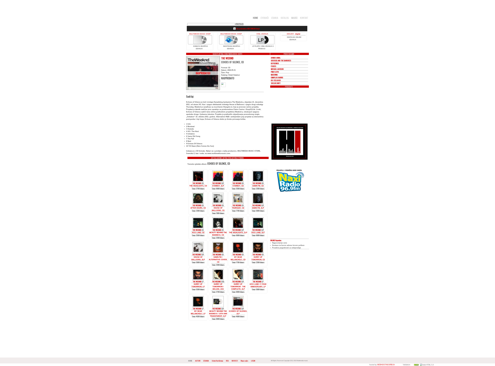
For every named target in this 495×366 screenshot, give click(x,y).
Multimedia (212, 18)
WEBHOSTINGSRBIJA (386, 365)
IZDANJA (274, 17)
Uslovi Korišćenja (217, 360)
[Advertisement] (247, 6)
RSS (227, 360)
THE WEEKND (227, 58)
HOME (255, 17)
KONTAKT (304, 17)
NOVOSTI (235, 360)
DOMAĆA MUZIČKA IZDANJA (200, 47)
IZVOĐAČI (265, 17)
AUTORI (197, 360)
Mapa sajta (244, 360)
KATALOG (285, 17)
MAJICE (294, 17)
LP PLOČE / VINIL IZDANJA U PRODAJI (263, 47)
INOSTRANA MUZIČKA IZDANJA (231, 47)
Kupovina (275, 240)
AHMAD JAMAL (275, 57)
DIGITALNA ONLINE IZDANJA (294, 38)
